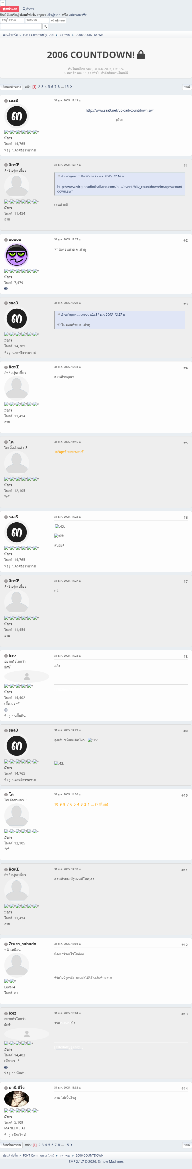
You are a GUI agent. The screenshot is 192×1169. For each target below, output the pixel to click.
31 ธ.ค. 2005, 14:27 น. (67, 580)
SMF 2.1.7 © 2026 (82, 1161)
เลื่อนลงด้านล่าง (11, 87)
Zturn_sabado (22, 944)
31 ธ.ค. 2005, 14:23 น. (67, 516)
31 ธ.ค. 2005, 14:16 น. (67, 442)
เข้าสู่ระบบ (53, 14)
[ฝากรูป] (6, 710)
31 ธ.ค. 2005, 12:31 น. (67, 367)
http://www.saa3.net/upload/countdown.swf (120, 110)
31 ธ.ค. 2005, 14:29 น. (67, 730)
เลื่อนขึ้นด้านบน (11, 1145)
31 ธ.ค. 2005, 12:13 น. (67, 100)
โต (11, 442)
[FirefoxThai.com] (6, 288)
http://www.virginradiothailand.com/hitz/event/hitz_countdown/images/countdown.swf (119, 189)
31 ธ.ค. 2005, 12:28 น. (67, 303)
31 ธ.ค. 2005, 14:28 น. (67, 655)
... (62, 86)
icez (12, 655)
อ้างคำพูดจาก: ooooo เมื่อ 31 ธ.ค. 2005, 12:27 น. (93, 314)
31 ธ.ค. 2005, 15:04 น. (67, 1013)
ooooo (15, 239)
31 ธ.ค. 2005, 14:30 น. (67, 794)
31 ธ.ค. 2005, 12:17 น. (67, 164)
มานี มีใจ (16, 1087)
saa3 (13, 100)
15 (67, 86)
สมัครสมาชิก (78, 14)
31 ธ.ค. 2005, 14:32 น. (67, 869)
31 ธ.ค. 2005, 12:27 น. (67, 239)
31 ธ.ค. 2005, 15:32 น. (67, 1087)
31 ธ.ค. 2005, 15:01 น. (67, 944)
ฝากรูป (77, 690)
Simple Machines (111, 1161)
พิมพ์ (187, 87)
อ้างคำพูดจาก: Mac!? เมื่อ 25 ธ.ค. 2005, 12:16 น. (92, 176)
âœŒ (14, 164)
